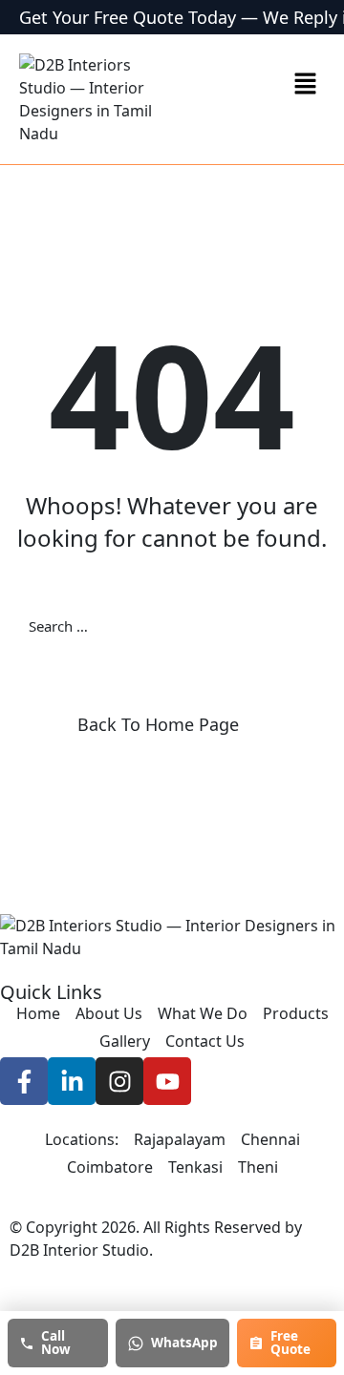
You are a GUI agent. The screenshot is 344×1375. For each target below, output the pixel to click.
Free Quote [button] (290, 1342)
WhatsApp (184, 1342)
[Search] (315, 626)
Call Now (56, 1342)
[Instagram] (119, 1081)
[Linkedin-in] (72, 1081)
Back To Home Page (158, 724)
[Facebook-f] (24, 1081)
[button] (306, 83)
